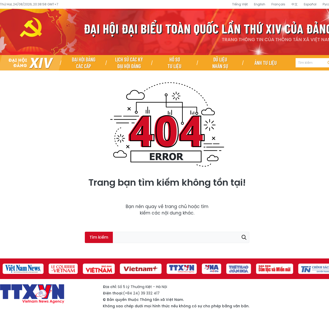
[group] (20, 269)
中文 (294, 4)
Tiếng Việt (240, 4)
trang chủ (176, 206)
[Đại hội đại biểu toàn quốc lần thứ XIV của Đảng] (30, 62)
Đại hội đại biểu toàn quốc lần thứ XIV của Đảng (164, 32)
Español (310, 4)
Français (278, 4)
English (259, 4)
